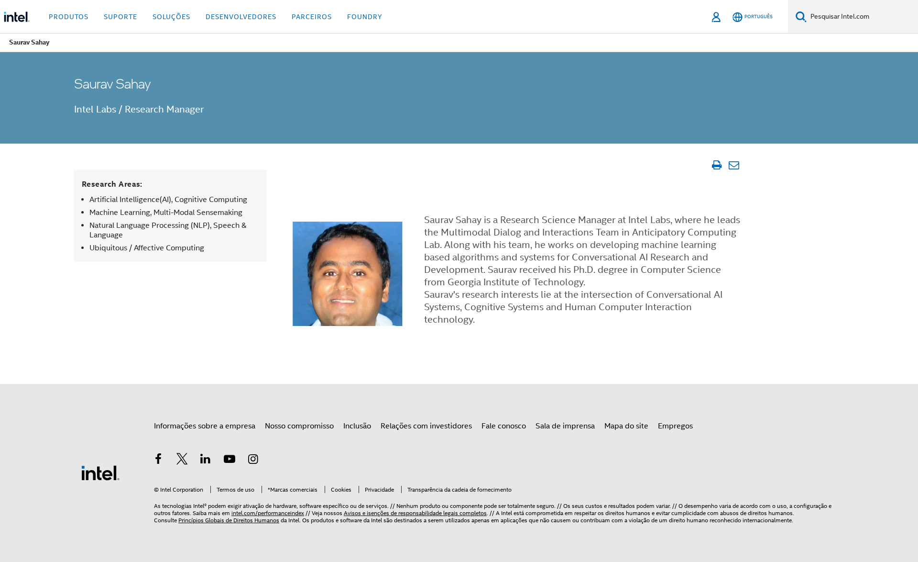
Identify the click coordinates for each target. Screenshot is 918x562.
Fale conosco (503, 426)
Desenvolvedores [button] (241, 16)
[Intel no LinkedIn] (205, 460)
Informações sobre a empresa (204, 426)
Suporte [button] (120, 16)
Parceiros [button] (312, 16)
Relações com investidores (426, 426)
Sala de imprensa (565, 426)
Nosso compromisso (299, 426)
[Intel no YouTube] (229, 460)
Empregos (675, 426)
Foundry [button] (364, 16)
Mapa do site (626, 426)
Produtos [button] (68, 16)
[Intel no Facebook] (158, 460)
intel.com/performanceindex (267, 513)
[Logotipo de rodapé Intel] (100, 472)
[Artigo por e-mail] (733, 165)
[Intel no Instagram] (253, 460)
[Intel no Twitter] (182, 460)
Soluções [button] (171, 16)
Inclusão (357, 426)
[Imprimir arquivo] (716, 165)
